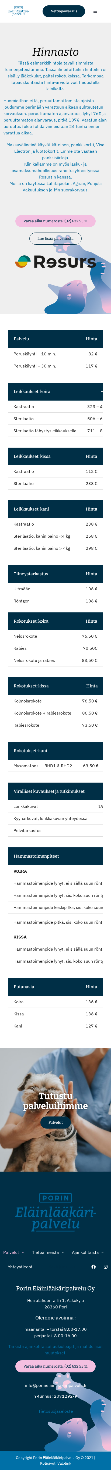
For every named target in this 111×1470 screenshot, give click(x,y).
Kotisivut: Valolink (55, 1463)
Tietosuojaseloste (55, 1411)
